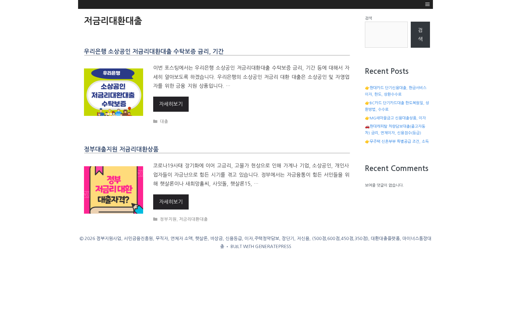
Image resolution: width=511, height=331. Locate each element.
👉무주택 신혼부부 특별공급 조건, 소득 (397, 141)
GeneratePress (273, 246)
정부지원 (168, 219)
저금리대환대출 (193, 219)
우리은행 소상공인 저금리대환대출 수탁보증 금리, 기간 (154, 52)
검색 (368, 18)
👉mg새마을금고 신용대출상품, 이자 (395, 118)
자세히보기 (171, 103)
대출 (164, 121)
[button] (427, 4)
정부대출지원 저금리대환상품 (121, 149)
